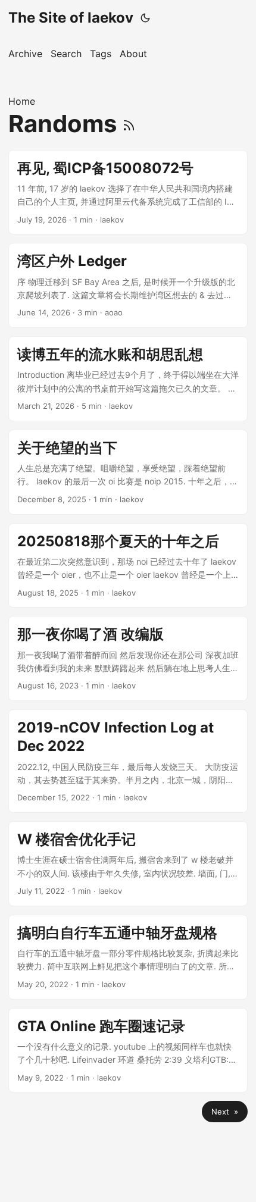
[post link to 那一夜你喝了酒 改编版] (128, 658)
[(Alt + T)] (145, 18)
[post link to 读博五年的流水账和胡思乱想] (128, 379)
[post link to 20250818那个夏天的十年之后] (128, 566)
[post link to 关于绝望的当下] (128, 472)
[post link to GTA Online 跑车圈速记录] (128, 1051)
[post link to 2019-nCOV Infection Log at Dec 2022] (128, 761)
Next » (224, 1111)
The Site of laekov (70, 17)
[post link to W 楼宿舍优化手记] (128, 864)
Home (21, 101)
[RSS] (129, 123)
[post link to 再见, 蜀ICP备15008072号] (128, 192)
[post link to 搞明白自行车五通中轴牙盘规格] (128, 957)
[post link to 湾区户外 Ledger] (128, 285)
